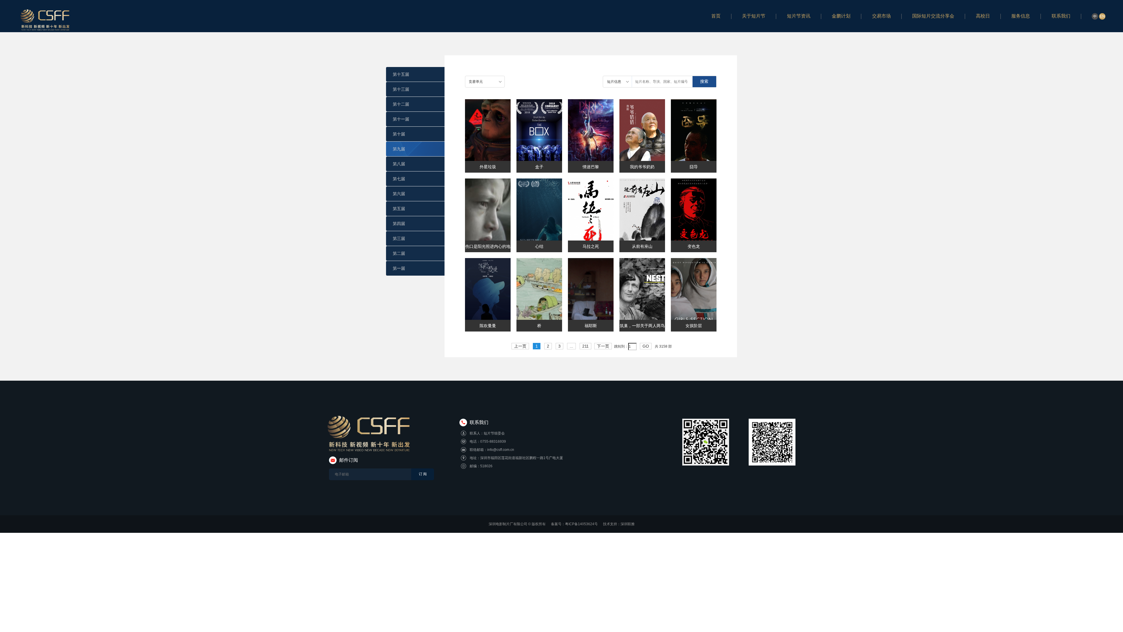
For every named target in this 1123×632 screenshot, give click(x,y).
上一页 (520, 346)
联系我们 (1061, 15)
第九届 (399, 149)
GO (646, 346)
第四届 (399, 223)
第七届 (399, 178)
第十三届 (401, 89)
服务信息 (1020, 15)
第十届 (399, 134)
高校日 (983, 15)
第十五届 (401, 74)
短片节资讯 (798, 15)
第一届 (399, 268)
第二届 (399, 253)
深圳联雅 (628, 524)
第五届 (399, 208)
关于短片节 (753, 15)
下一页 (603, 346)
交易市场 (881, 15)
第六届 (399, 193)
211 (585, 346)
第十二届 (401, 104)
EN (1102, 16)
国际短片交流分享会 (933, 15)
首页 (716, 15)
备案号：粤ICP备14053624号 (574, 524)
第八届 (399, 164)
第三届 (399, 238)
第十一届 (401, 119)
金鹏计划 (841, 15)
